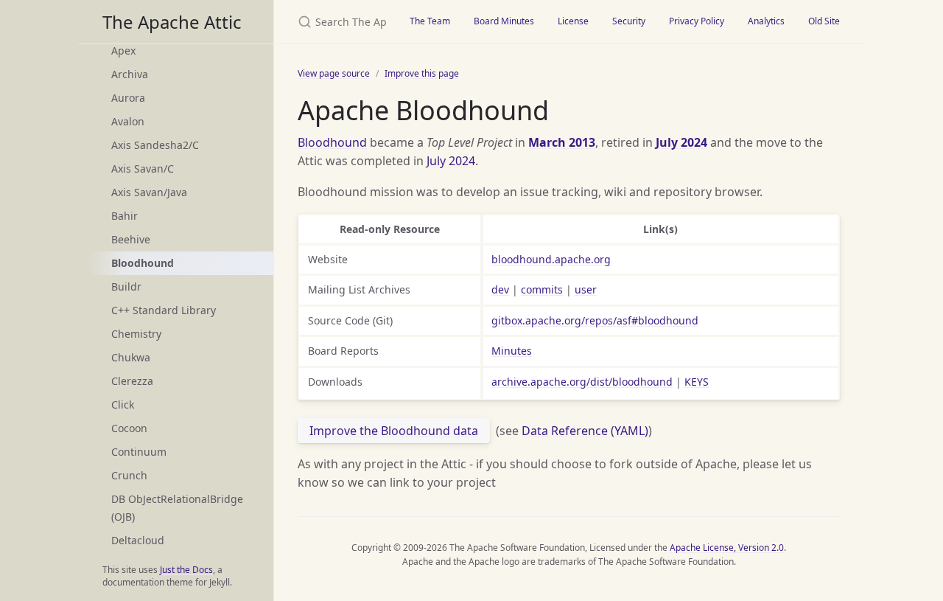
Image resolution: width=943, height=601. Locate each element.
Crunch (129, 475)
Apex (123, 51)
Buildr (126, 286)
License (573, 21)
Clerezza (132, 381)
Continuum (138, 452)
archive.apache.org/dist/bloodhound (582, 382)
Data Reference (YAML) (585, 431)
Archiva (129, 74)
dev (500, 289)
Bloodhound (332, 142)
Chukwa (130, 357)
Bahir (124, 216)
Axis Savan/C (142, 168)
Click (122, 404)
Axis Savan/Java (149, 192)
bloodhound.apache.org (551, 259)
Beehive (130, 239)
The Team (430, 21)
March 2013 (561, 142)
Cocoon (129, 428)
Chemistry (136, 334)
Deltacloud (137, 540)
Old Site (824, 21)
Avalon (127, 121)
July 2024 (681, 142)
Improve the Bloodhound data (393, 431)
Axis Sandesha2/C (155, 145)
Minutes (511, 351)
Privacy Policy (696, 21)
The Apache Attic (172, 22)
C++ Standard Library (163, 310)
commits (542, 289)
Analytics (766, 21)
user (586, 289)
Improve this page (422, 73)
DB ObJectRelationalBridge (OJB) (177, 508)
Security (628, 21)
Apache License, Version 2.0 (727, 547)
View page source (334, 73)
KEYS (696, 382)
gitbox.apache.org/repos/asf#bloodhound (594, 320)
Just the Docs (186, 569)
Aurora (128, 98)
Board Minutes (504, 21)
